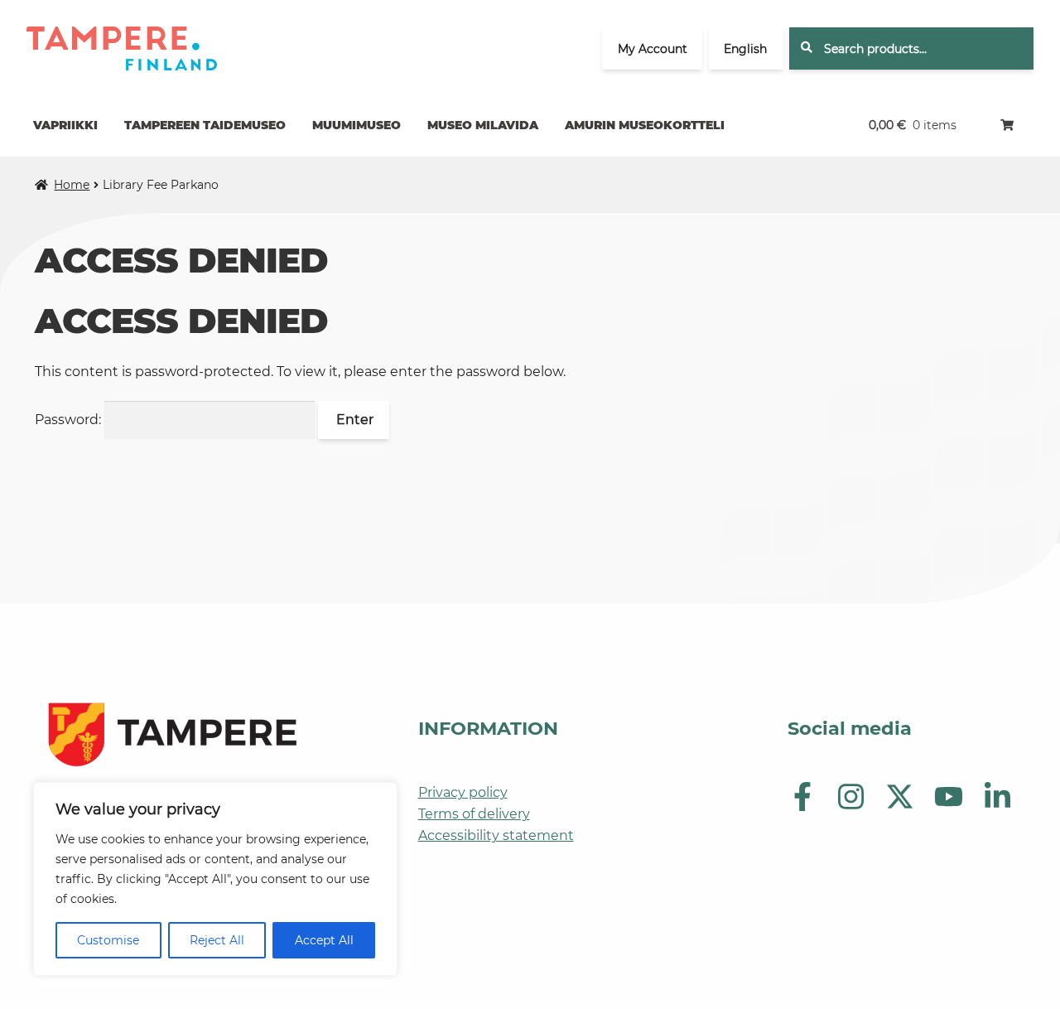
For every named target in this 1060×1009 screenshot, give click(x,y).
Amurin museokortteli (645, 125)
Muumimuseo (356, 125)
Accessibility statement (496, 835)
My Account (652, 48)
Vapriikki (65, 125)
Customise (108, 940)
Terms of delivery (474, 814)
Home (71, 184)
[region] (215, 879)
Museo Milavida (482, 125)
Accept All (324, 940)
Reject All (217, 940)
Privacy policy (463, 792)
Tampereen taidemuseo (205, 125)
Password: (69, 419)
